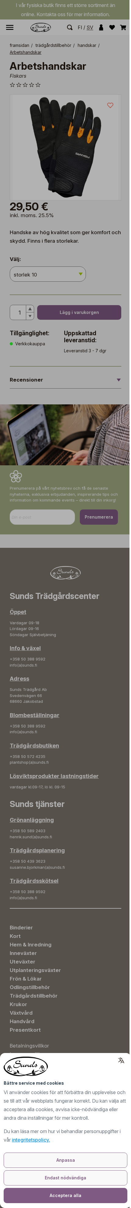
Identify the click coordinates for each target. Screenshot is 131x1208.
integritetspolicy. (31, 1140)
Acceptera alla (65, 1195)
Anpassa (65, 1160)
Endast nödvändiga (65, 1177)
